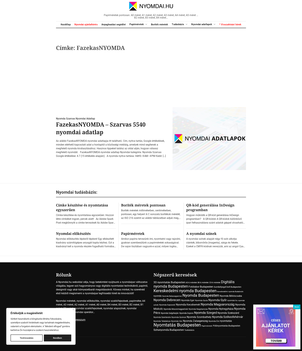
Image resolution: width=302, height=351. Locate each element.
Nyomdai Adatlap (85, 118)
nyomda (158, 296)
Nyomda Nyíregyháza (220, 308)
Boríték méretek (159, 24)
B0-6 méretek (203, 282)
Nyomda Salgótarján (170, 313)
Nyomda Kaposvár (167, 305)
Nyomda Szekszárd (228, 312)
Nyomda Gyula (201, 300)
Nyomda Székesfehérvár (227, 317)
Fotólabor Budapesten (201, 286)
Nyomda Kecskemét (188, 304)
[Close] (73, 309)
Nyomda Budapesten (200, 295)
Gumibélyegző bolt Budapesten (227, 287)
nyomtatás (226, 320)
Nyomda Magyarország (218, 304)
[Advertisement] (151, 80)
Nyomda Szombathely (199, 317)
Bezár (296, 307)
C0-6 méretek (214, 282)
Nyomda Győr (217, 300)
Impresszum (78, 319)
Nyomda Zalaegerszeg (195, 320)
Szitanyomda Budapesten (169, 329)
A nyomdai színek (201, 233)
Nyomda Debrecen (167, 300)
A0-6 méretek (191, 282)
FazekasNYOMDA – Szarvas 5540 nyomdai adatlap (100, 128)
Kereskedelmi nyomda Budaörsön (230, 292)
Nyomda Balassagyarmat (172, 296)
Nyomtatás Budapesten (177, 325)
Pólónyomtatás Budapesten (226, 325)
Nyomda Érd (214, 321)
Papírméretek (136, 24)
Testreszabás (26, 338)
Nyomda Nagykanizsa (198, 309)
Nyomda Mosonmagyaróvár (176, 309)
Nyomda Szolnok (178, 317)
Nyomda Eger (187, 300)
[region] (41, 326)
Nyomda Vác (176, 321)
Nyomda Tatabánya (162, 321)
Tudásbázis (178, 24)
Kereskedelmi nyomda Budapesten (185, 290)
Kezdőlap (66, 24)
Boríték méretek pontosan (143, 205)
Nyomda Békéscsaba (231, 295)
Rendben (57, 338)
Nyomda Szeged (205, 313)
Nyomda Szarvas (65, 118)
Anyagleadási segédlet (113, 24)
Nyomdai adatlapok (201, 24)
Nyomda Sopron (186, 313)
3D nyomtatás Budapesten (169, 282)
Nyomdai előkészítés (73, 233)
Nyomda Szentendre (162, 317)
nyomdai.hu (232, 300)
